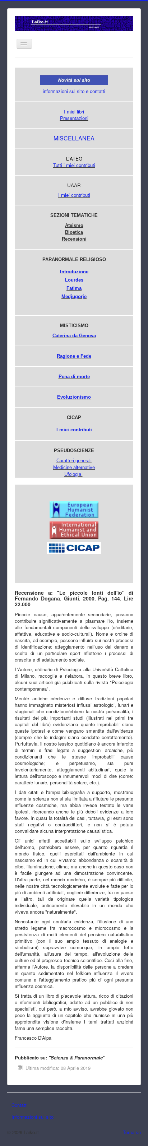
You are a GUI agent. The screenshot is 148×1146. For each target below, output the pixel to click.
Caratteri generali (74, 460)
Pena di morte (74, 376)
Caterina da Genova (74, 335)
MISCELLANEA (74, 138)
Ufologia (72, 474)
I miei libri (74, 111)
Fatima (74, 288)
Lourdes (74, 280)
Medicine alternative (74, 467)
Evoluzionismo (74, 397)
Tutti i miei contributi (74, 165)
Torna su (132, 1132)
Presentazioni (74, 118)
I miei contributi (74, 194)
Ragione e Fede (74, 356)
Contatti (19, 1104)
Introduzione (74, 271)
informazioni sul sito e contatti (74, 91)
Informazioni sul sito (32, 1116)
